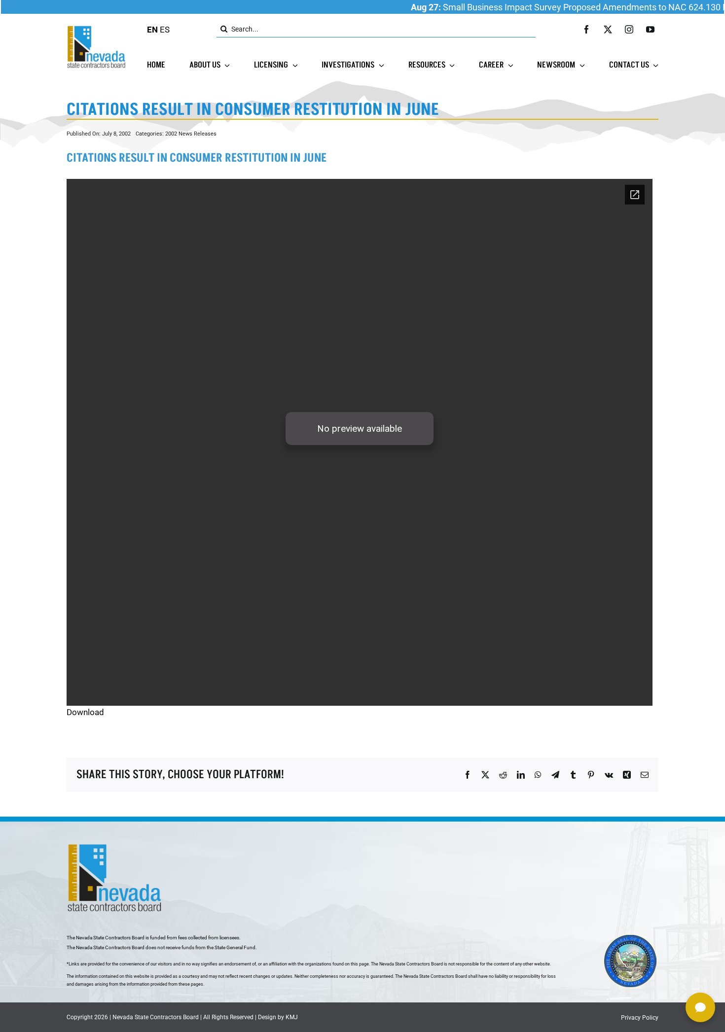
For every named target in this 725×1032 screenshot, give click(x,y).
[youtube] (650, 29)
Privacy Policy (639, 1017)
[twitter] (608, 29)
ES (165, 29)
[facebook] (587, 29)
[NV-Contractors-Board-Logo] (97, 28)
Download (85, 712)
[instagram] (629, 29)
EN (152, 29)
